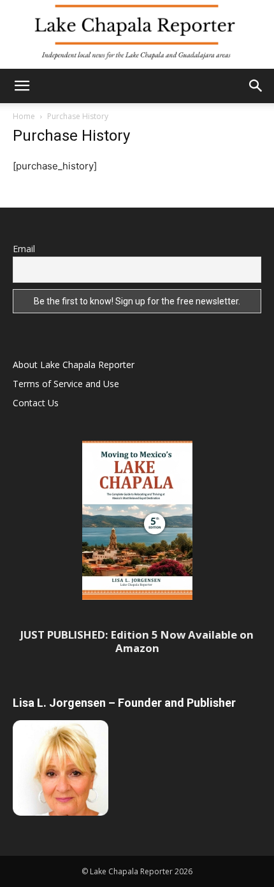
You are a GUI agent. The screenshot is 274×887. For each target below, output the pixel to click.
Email (24, 249)
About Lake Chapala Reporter (73, 364)
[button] (21, 86)
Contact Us (36, 403)
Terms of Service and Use (66, 384)
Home (24, 116)
